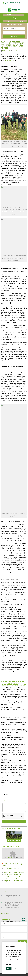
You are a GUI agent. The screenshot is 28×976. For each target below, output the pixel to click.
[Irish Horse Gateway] (10, 3)
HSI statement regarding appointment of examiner (14, 872)
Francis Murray (6, 50)
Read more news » (5, 913)
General (15, 50)
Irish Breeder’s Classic (9, 60)
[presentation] (13, 816)
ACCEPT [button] (9, 968)
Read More (9, 964)
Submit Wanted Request (14, 840)
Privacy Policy (15, 975)
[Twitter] (15, 17)
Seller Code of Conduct (7, 975)
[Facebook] (13, 17)
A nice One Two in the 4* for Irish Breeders (12, 874)
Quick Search (14, 36)
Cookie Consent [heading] (10, 946)
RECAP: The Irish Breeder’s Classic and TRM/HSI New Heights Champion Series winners (12, 45)
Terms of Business (21, 975)
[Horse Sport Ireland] (14, 10)
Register (21, 21)
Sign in (9, 21)
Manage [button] (14, 968)
